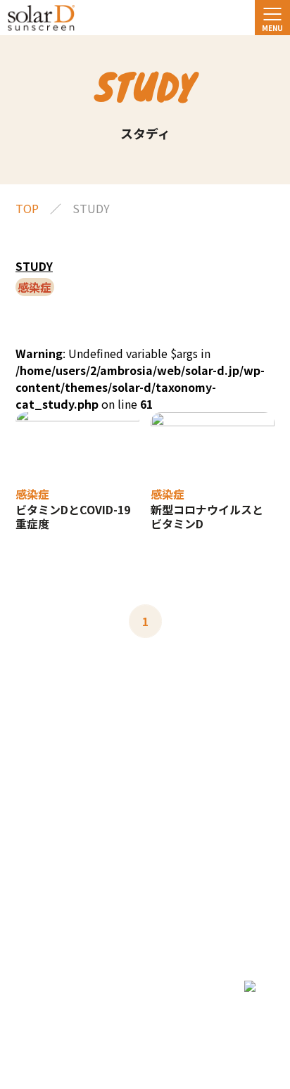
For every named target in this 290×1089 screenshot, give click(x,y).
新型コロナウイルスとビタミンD (207, 516)
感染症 (32, 494)
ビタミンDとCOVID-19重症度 (72, 516)
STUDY (34, 265)
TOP (27, 208)
